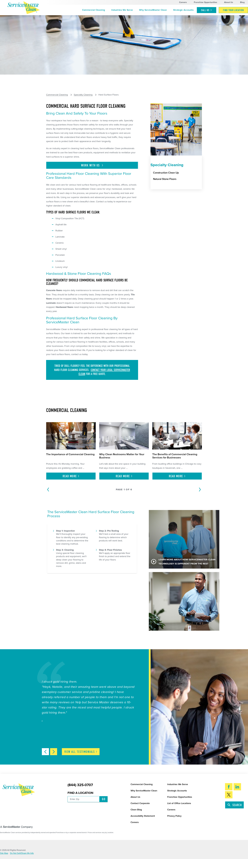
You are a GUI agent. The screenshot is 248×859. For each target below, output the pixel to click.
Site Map (4, 853)
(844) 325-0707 (80, 785)
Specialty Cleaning (83, 95)
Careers (183, 2)
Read (70, 476)
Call (205, 10)
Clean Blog (136, 809)
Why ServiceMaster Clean (153, 10)
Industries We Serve (122, 10)
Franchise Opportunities (205, 2)
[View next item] (53, 751)
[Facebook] (229, 786)
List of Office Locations (179, 803)
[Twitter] (229, 794)
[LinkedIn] (237, 786)
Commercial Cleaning (93, 10)
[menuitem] (93, 10)
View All (79, 752)
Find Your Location (233, 10)
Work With (91, 165)
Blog (242, 2)
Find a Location (80, 793)
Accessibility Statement (143, 815)
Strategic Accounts (183, 10)
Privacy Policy (174, 815)
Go (103, 799)
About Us (228, 2)
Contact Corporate (140, 803)
